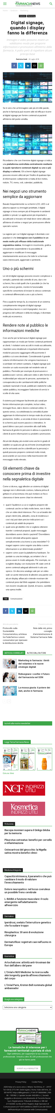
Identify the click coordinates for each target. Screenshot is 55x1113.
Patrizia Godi (21, 59)
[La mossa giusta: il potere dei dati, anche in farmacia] (10, 691)
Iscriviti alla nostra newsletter (17, 723)
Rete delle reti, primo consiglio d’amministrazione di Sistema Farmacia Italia (41, 632)
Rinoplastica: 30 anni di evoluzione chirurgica (24, 934)
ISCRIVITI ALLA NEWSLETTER (27, 1068)
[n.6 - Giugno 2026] (44, 760)
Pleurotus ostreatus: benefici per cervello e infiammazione (28, 841)
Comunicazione (16, 599)
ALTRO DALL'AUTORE (36, 653)
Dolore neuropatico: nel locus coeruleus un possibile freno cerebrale (27, 891)
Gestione (14, 10)
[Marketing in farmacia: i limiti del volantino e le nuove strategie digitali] (10, 664)
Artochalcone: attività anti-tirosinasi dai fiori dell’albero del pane (27, 964)
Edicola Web (8, 773)
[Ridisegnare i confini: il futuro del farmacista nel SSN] (10, 677)
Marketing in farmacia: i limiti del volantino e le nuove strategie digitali (33, 663)
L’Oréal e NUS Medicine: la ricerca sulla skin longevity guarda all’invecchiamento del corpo (28, 975)
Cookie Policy (37, 1082)
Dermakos (9, 916)
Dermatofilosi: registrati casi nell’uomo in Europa (28, 944)
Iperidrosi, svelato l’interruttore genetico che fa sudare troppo (28, 924)
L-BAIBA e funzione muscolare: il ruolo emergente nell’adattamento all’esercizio (26, 902)
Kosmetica (9, 956)
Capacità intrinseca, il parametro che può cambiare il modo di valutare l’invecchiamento (28, 879)
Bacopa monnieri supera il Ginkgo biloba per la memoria (27, 832)
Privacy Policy (21, 1082)
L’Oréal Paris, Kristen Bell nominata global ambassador (28, 987)
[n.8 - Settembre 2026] (10, 760)
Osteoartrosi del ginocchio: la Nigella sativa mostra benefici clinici (25, 851)
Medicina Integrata (13, 870)
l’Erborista (9, 824)
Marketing (24, 10)
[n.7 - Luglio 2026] (27, 760)
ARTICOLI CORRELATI (14, 653)
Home (5, 10)
